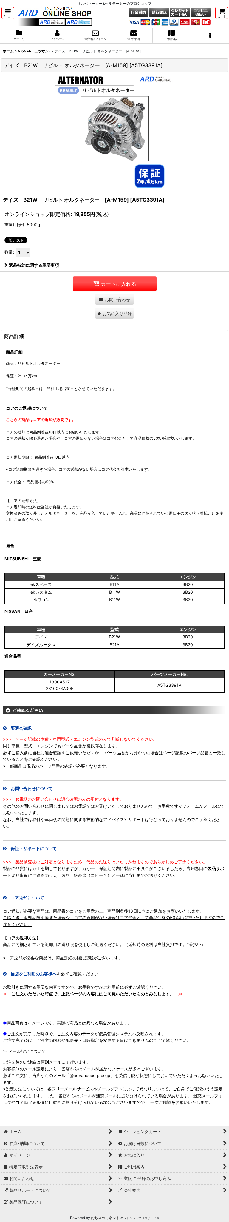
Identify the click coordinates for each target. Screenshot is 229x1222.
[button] (7, 13)
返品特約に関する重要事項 (34, 265)
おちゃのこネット (105, 1217)
